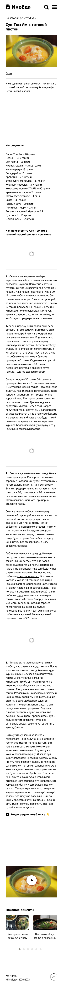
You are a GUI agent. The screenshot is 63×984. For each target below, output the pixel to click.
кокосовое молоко (28, 576)
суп (39, 83)
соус (18, 203)
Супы (9, 73)
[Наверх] (53, 976)
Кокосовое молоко (17, 188)
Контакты (11, 975)
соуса (46, 367)
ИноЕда (21, 6)
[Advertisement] (31, 118)
